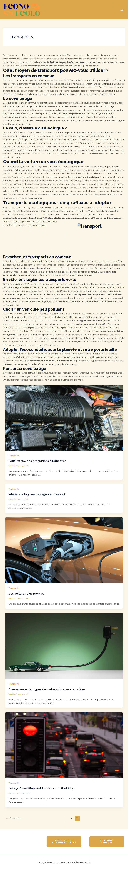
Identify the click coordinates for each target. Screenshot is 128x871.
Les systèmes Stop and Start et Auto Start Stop (41, 788)
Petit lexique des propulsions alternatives (37, 461)
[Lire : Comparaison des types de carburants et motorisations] (64, 646)
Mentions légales (107, 841)
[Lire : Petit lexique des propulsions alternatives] (64, 417)
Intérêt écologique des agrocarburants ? (36, 494)
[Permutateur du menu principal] (122, 10)
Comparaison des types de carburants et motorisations (46, 689)
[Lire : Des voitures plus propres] (64, 550)
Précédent (13, 818)
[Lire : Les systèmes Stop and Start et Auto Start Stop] (64, 745)
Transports (13, 455)
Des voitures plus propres (26, 593)
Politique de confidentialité (64, 841)
